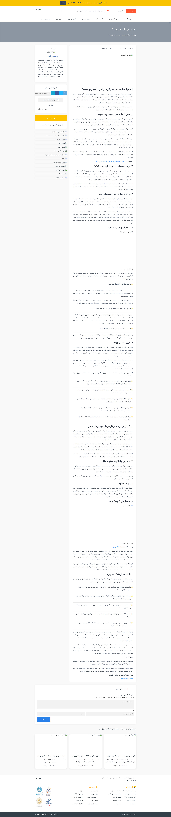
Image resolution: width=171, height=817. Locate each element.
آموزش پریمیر (94, 794)
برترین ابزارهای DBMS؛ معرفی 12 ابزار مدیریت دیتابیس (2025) (79, 756)
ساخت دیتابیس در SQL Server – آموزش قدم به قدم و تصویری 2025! (43, 756)
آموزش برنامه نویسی (114, 19)
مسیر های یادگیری (116, 790)
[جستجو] (64, 11)
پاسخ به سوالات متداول (130, 797)
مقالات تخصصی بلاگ (130, 794)
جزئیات (63, 2)
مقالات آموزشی (126, 35)
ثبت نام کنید (131, 11)
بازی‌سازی (58, 19)
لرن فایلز (133, 35)
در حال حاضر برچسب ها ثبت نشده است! (50, 125)
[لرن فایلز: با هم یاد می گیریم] (38, 11)
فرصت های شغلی (131, 800)
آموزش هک (80, 790)
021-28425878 (131, 780)
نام (132, 710)
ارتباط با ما (133, 803)
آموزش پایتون (94, 790)
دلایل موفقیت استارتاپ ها (117, 161)
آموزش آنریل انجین (78, 797)
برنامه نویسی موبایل (77, 803)
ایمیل (83, 710)
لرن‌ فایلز (129, 19)
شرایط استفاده (117, 800)
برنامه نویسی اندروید (92, 797)
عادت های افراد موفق (119, 547)
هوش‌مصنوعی (86, 19)
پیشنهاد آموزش (117, 797)
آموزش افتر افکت (78, 794)
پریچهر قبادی (52, 56)
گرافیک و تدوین (72, 19)
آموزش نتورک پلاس (93, 803)
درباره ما (118, 803)
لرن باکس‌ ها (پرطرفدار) (129, 790)
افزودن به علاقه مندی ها (49, 100)
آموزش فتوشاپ (79, 800)
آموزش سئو (95, 800)
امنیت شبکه (99, 19)
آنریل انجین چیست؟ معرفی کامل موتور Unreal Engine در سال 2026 (112, 756)
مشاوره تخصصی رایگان (115, 794)
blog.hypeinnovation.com (126, 678)
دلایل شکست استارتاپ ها (103, 161)
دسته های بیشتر (46, 19)
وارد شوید (120, 11)
